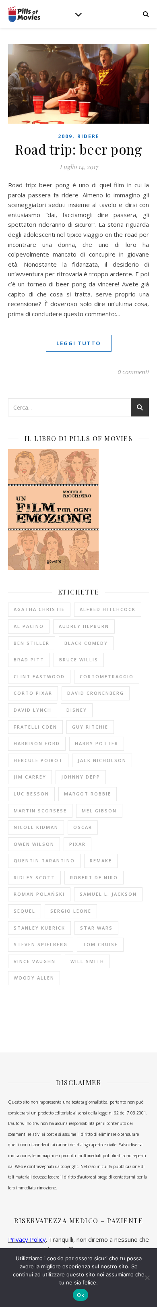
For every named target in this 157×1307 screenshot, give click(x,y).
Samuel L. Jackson (108, 894)
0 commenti (133, 372)
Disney (76, 710)
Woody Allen (34, 978)
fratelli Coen (35, 727)
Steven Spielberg (41, 944)
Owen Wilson (34, 844)
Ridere (88, 136)
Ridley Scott (34, 877)
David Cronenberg (95, 693)
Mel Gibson (99, 811)
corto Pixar (33, 693)
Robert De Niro (94, 877)
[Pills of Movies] (24, 14)
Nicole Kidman (36, 827)
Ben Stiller (32, 643)
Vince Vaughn (35, 961)
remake (101, 861)
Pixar (77, 844)
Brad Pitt (29, 660)
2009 (65, 136)
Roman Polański (39, 894)
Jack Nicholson (102, 760)
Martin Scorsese (40, 811)
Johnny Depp (80, 777)
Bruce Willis (78, 660)
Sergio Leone (70, 911)
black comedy (86, 643)
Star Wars (96, 928)
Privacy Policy (27, 1239)
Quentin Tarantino (44, 861)
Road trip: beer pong (78, 149)
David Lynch (33, 710)
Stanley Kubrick (39, 928)
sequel (24, 911)
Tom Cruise (100, 944)
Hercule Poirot (38, 760)
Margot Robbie (87, 794)
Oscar (82, 827)
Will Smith (87, 961)
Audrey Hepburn (84, 626)
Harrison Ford (37, 743)
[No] (147, 1278)
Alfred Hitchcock (108, 609)
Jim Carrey (30, 777)
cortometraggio (107, 676)
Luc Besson (31, 794)
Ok (80, 1295)
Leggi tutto (78, 343)
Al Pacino (29, 626)
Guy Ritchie (90, 727)
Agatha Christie (39, 609)
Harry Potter (96, 743)
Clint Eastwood (39, 676)
